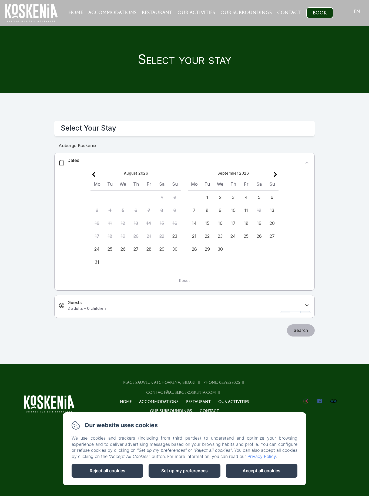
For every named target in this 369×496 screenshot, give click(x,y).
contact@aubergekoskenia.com (181, 392)
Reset (184, 280)
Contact (289, 12)
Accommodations (112, 12)
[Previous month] (93, 174)
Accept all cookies (261, 470)
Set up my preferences (184, 470)
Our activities (196, 12)
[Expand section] (307, 305)
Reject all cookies (107, 470)
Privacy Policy (261, 456)
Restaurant (157, 12)
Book (320, 12)
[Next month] (275, 174)
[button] (161, 197)
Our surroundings (246, 12)
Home (75, 12)
